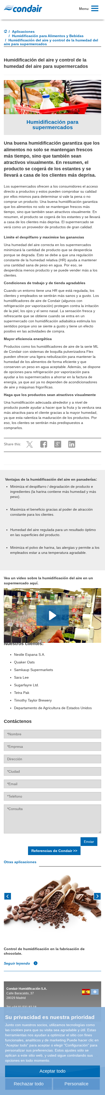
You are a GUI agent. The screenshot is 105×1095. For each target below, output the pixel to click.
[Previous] (7, 896)
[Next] (97, 896)
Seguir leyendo (17, 963)
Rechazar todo (29, 1083)
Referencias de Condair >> (54, 851)
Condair (23, 8)
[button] (52, 615)
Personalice (76, 1083)
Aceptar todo (52, 1071)
